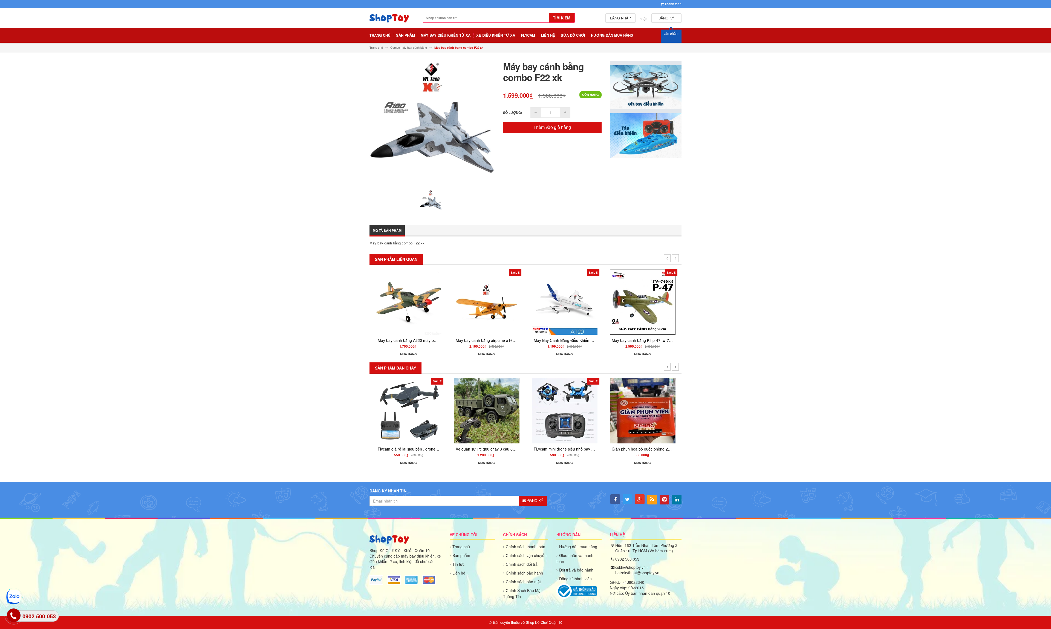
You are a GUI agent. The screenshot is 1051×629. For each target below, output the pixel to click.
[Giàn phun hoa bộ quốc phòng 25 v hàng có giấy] (580, 410)
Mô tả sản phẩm (387, 230)
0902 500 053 (627, 559)
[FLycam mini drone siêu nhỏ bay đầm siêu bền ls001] (502, 410)
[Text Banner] (646, 135)
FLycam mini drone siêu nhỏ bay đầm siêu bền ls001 (516, 449)
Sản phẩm (461, 555)
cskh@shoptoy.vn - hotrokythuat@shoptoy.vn (637, 569)
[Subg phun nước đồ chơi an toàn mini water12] (658, 395)
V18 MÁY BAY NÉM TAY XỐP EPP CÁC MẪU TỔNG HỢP (666, 340)
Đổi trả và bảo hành (576, 570)
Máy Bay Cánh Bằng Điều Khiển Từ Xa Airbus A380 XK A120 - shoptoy (522, 340)
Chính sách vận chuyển (526, 555)
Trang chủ (461, 546)
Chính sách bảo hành (524, 573)
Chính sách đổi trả (522, 564)
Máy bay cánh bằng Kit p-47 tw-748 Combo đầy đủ (583, 340)
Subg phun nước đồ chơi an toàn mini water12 (667, 420)
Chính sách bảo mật (523, 581)
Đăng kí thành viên (575, 578)
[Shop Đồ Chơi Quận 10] (389, 21)
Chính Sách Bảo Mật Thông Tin (522, 593)
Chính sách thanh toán (525, 546)
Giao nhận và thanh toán (574, 558)
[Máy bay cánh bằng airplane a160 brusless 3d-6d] (414, 301)
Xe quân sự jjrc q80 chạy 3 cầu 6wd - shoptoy (432, 449)
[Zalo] (13, 596)
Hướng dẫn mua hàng (578, 546)
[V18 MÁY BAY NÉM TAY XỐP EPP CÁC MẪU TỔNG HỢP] (648, 301)
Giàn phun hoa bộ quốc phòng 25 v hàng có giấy (591, 449)
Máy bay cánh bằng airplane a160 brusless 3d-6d (426, 340)
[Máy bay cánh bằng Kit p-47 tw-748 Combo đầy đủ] (570, 301)
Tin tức (458, 564)
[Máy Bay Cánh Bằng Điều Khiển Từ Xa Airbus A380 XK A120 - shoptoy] (492, 301)
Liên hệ (458, 573)
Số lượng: (512, 112)
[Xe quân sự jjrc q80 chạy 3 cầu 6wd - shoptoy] (424, 410)
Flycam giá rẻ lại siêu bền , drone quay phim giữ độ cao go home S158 (376, 449)
